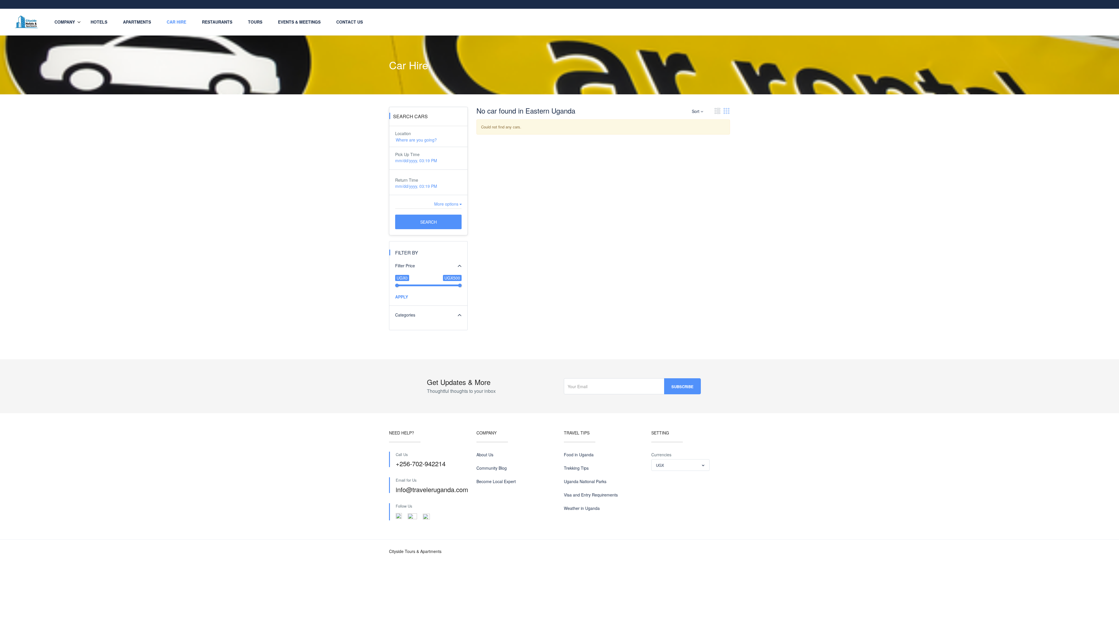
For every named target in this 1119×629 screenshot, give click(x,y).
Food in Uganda (579, 454)
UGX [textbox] (660, 465)
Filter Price (405, 265)
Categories (405, 315)
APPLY (401, 297)
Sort (696, 111)
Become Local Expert (496, 481)
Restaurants (217, 22)
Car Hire (176, 22)
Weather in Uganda (582, 508)
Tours (255, 22)
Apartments (137, 22)
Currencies (661, 454)
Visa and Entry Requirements (591, 495)
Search (428, 222)
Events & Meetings (299, 22)
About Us (484, 454)
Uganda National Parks (585, 481)
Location (403, 133)
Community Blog (491, 468)
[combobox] (680, 465)
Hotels (99, 22)
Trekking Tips (576, 468)
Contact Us (349, 22)
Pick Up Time (407, 154)
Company (64, 22)
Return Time (406, 180)
